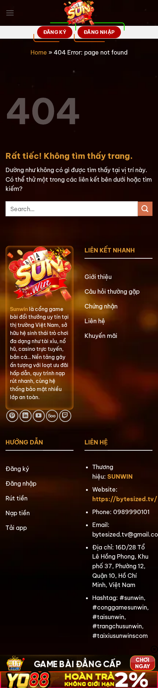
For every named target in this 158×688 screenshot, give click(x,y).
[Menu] (10, 13)
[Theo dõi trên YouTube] (39, 416)
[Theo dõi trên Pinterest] (12, 416)
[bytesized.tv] (79, 13)
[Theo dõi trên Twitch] (65, 416)
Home (38, 52)
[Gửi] (145, 209)
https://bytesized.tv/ (124, 499)
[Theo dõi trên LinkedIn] (25, 416)
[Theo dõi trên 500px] (52, 416)
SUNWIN (120, 476)
